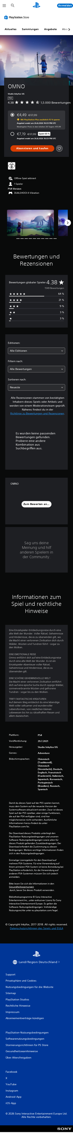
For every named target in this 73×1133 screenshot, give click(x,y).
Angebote (50, 29)
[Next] (68, 223)
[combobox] (36, 351)
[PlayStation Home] (36, 5)
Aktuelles (10, 29)
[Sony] (64, 1131)
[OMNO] (30, 223)
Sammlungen (30, 29)
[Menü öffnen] (4, 5)
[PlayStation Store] (17, 17)
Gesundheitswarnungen (21, 886)
